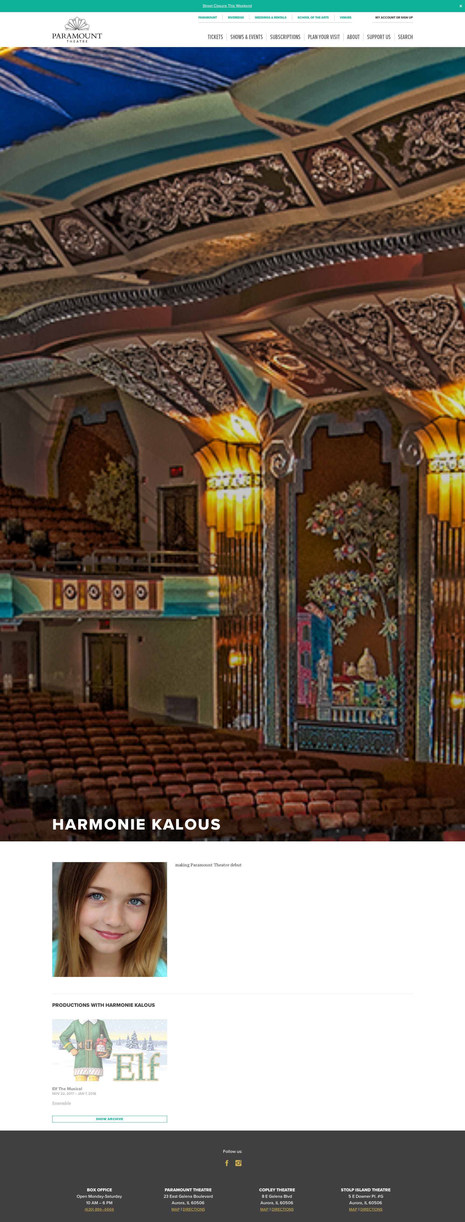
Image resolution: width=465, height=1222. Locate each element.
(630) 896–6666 (99, 1209)
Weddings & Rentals (271, 17)
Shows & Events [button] (246, 37)
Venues (345, 17)
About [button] (353, 37)
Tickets (215, 37)
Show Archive (109, 1119)
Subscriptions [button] (285, 37)
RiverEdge (236, 17)
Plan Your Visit (324, 37)
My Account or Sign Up (394, 17)
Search (405, 37)
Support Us (379, 37)
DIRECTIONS (194, 1209)
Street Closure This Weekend (227, 5)
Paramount (207, 17)
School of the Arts (313, 17)
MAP (175, 1209)
